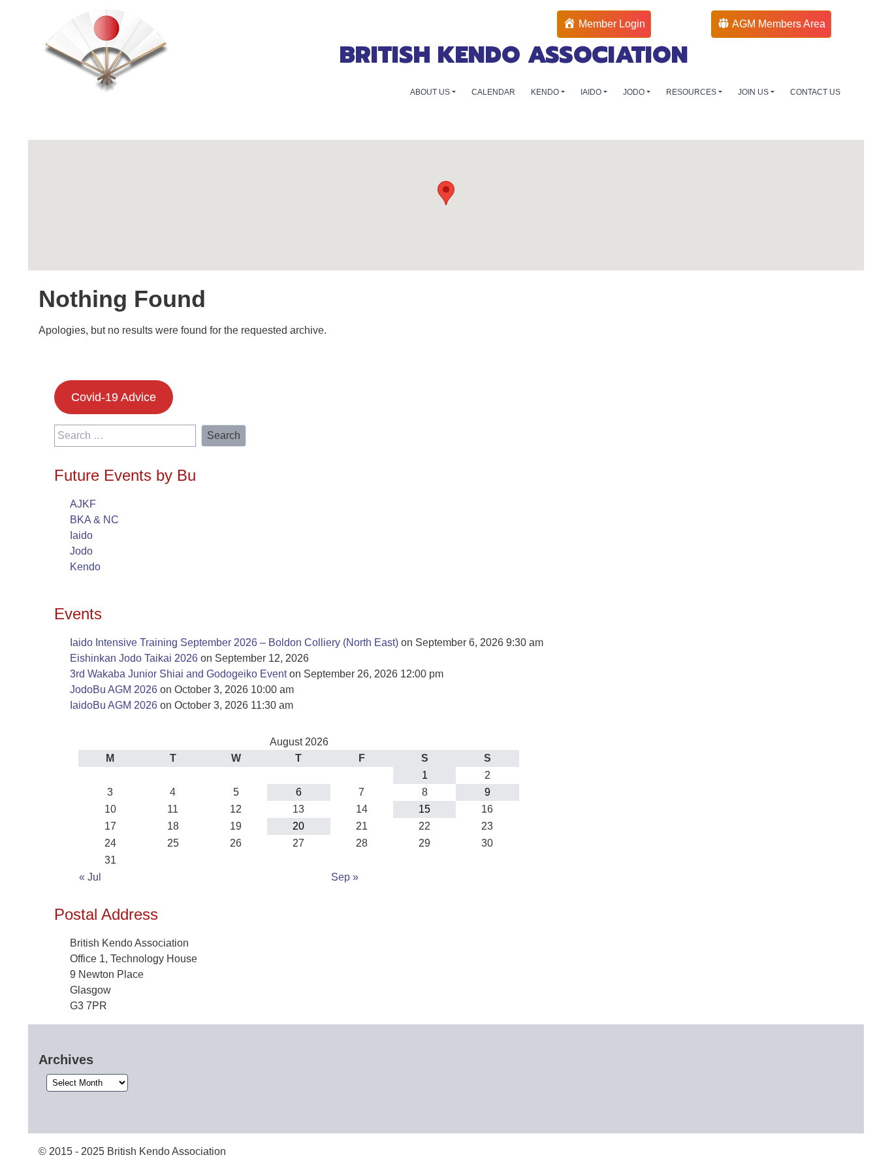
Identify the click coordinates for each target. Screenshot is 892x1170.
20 (298, 826)
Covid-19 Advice (113, 397)
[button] (446, 193)
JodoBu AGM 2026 (113, 689)
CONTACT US (815, 92)
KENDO (546, 92)
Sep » (344, 877)
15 (424, 809)
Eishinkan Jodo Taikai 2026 (134, 658)
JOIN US (754, 92)
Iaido (81, 535)
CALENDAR (493, 92)
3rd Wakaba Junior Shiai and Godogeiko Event (178, 673)
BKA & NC (94, 519)
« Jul (90, 877)
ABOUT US (431, 92)
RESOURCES (692, 92)
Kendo (85, 566)
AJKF (83, 504)
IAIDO (592, 92)
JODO (634, 92)
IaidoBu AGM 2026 (113, 705)
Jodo (81, 551)
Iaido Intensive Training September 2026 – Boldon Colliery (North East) (234, 642)
